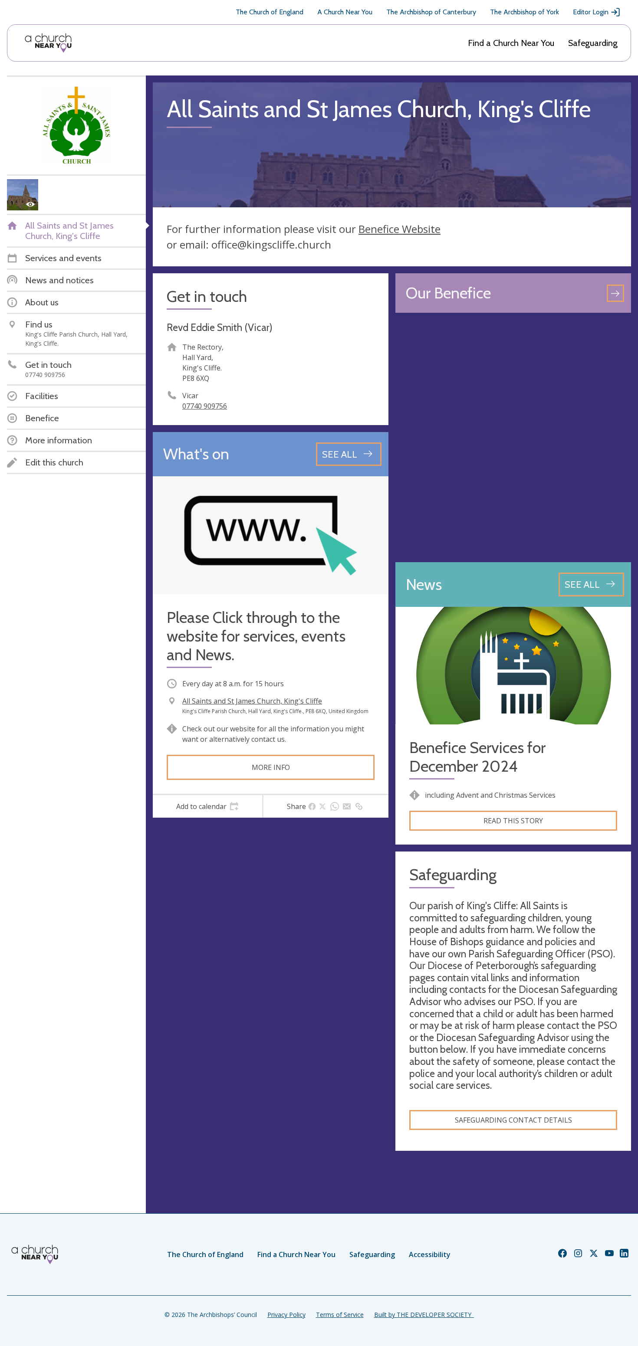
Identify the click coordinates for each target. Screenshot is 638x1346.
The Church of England (269, 12)
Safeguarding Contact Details (513, 1120)
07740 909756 (204, 406)
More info (271, 767)
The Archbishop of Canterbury (431, 12)
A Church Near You (344, 12)
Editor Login (590, 12)
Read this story (513, 820)
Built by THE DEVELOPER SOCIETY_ (424, 1314)
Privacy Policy (286, 1314)
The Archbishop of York (524, 12)
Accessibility (430, 1254)
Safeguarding (593, 43)
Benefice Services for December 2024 (477, 757)
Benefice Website (399, 229)
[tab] (207, 806)
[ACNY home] (48, 43)
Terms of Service (340, 1314)
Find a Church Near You (511, 43)
